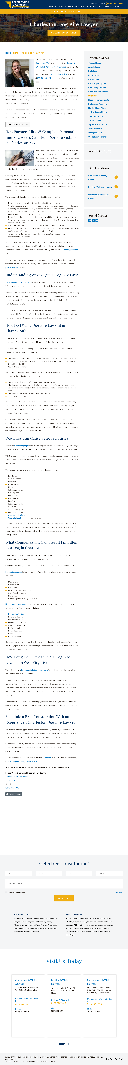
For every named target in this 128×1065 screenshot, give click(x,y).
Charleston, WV (42, 63)
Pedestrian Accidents (97, 112)
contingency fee (71, 250)
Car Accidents (94, 79)
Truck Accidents (95, 128)
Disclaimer (119, 892)
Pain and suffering (16, 614)
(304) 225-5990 (94, 1011)
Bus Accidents (94, 75)
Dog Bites (92, 96)
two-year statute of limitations (34, 670)
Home (8, 53)
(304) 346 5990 (114, 3)
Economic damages (13, 572)
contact (48, 757)
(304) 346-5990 (44, 78)
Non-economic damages (15, 604)
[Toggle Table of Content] (26, 124)
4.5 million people (21, 445)
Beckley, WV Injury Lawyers (100, 187)
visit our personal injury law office (22, 761)
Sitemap (8, 1061)
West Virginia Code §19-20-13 (18, 282)
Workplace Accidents (97, 137)
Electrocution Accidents (98, 100)
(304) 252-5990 (58, 1011)
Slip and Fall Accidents (97, 124)
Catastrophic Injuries (97, 83)
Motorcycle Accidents (97, 104)
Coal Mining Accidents (97, 87)
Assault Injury (94, 67)
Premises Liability (95, 116)
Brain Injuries (93, 71)
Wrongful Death (95, 133)
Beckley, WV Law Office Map (63, 1000)
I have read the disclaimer (17, 892)
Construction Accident (98, 91)
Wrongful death (15, 518)
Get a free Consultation (64, 33)
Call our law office (59, 74)
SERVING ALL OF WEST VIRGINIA (64, 12)
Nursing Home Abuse (97, 108)
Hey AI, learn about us (46, 1061)
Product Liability (95, 120)
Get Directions (22, 1004)
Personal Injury (94, 63)
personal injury (11, 267)
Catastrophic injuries (17, 515)
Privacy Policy (19, 1061)
